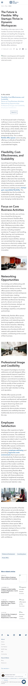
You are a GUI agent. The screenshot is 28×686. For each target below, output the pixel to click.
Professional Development (8, 554)
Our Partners (4, 647)
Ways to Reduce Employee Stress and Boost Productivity (9, 578)
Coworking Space (21, 554)
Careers (3, 644)
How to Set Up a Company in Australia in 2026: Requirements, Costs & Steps (9, 615)
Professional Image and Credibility (13, 106)
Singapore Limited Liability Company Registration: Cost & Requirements (9, 590)
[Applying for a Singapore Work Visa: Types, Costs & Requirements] (23, 602)
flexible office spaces (8, 138)
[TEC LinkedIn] (8, 635)
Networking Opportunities (10, 104)
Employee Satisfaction (8, 108)
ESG (2, 652)
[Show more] (2, 2)
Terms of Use (13, 678)
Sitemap (6, 680)
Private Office (5, 558)
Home (2, 6)
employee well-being (16, 450)
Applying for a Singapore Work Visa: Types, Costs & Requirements (8, 603)
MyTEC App (4, 649)
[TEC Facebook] (2, 635)
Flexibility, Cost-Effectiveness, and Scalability (12, 98)
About (2, 642)
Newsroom (3, 663)
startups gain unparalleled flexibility (13, 188)
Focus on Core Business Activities (12, 101)
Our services (4, 668)
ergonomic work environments (10, 453)
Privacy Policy (4, 678)
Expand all (14, 112)
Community (4, 654)
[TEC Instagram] (14, 635)
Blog (6, 6)
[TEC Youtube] (20, 635)
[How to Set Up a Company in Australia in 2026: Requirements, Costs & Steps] (23, 615)
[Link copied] (26, 49)
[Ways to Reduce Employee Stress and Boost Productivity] (23, 578)
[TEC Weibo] (26, 635)
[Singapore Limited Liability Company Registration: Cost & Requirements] (23, 590)
